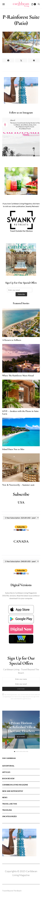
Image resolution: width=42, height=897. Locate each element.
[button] (14, 751)
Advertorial (8, 766)
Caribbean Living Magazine (15, 785)
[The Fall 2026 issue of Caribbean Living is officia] (21, 151)
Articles (6, 772)
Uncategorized (9, 816)
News (4, 797)
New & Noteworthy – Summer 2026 (18, 485)
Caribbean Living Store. (21, 95)
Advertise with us (21, 267)
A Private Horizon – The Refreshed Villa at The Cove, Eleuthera (21, 727)
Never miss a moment (21, 185)
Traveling (7, 810)
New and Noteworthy (12, 791)
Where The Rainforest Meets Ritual (18, 375)
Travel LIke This (9, 804)
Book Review (8, 778)
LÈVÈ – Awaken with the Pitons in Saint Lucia (20, 412)
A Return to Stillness (11, 340)
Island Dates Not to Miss (13, 449)
